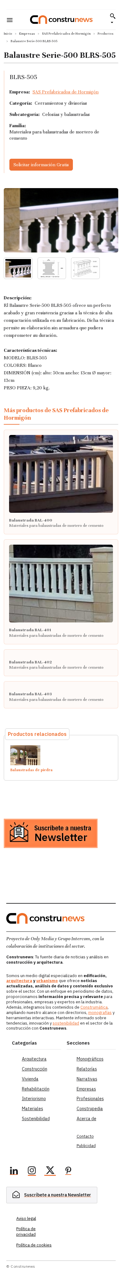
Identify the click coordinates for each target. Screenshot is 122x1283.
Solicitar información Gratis (41, 164)
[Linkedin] (13, 1171)
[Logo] (61, 19)
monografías (100, 1012)
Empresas (27, 34)
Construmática (94, 1007)
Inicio (8, 34)
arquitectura (19, 980)
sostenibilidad (66, 1023)
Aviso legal (26, 1218)
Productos (106, 34)
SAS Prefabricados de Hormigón (66, 34)
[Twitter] (50, 1171)
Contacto (85, 1136)
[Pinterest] (68, 1171)
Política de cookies (34, 1245)
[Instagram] (31, 1171)
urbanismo (47, 980)
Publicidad (86, 1145)
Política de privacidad (26, 1231)
